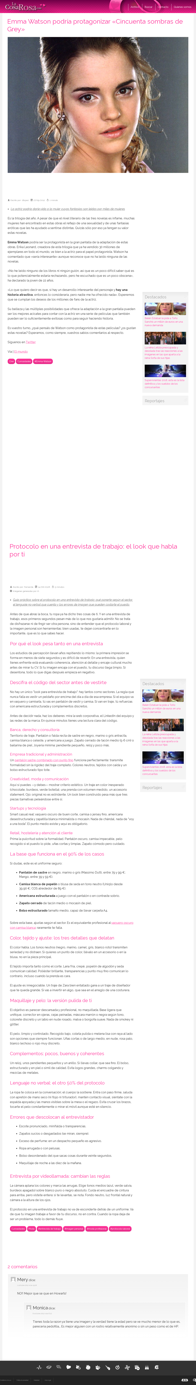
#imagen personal (74, 1228)
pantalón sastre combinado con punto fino (44, 760)
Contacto (163, 7)
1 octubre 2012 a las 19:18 (27, 1285)
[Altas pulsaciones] (39, 1367)
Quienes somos (182, 7)
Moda (31, 1228)
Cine (11, 361)
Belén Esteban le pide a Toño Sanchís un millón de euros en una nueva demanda (164, 322)
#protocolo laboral (120, 1228)
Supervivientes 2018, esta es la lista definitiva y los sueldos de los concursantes (164, 384)
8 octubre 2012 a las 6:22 (42, 1314)
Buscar (148, 7)
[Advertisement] (98, 184)
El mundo (21, 351)
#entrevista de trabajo (49, 1228)
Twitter (31, 342)
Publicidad (36, 1380)
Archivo (135, 7)
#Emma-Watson (43, 361)
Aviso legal (48, 1380)
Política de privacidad (22, 1380)
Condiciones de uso (5, 1380)
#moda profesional (97, 1228)
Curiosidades (24, 361)
